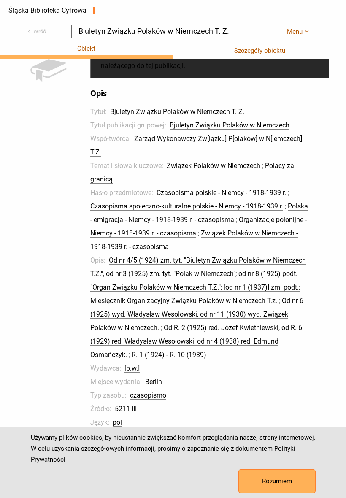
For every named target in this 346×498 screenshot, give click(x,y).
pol (117, 422)
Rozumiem (277, 481)
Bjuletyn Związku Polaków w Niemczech (229, 125)
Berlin (153, 382)
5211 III (126, 409)
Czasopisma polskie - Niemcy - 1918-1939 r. (221, 193)
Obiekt (86, 48)
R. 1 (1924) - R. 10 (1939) (169, 355)
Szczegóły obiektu (259, 50)
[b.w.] (132, 368)
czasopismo (148, 395)
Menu (295, 31)
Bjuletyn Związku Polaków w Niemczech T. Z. (177, 112)
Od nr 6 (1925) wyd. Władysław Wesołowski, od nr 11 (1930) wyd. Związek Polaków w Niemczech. (196, 314)
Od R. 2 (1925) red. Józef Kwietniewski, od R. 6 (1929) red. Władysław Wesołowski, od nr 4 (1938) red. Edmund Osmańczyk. (196, 341)
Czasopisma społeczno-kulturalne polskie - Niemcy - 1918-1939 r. (186, 206)
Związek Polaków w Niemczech (213, 166)
